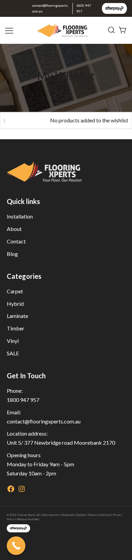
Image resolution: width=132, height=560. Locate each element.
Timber (15, 328)
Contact (16, 241)
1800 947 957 (83, 8)
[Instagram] (22, 491)
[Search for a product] (111, 30)
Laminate (17, 316)
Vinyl (13, 340)
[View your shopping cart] (123, 29)
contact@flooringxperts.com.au (50, 8)
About (14, 229)
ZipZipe (81, 515)
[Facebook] (11, 491)
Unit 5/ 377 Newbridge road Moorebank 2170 (61, 442)
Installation (20, 216)
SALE (13, 353)
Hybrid (15, 303)
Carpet (15, 291)
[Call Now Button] (16, 545)
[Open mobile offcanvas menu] (10, 30)
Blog (12, 253)
